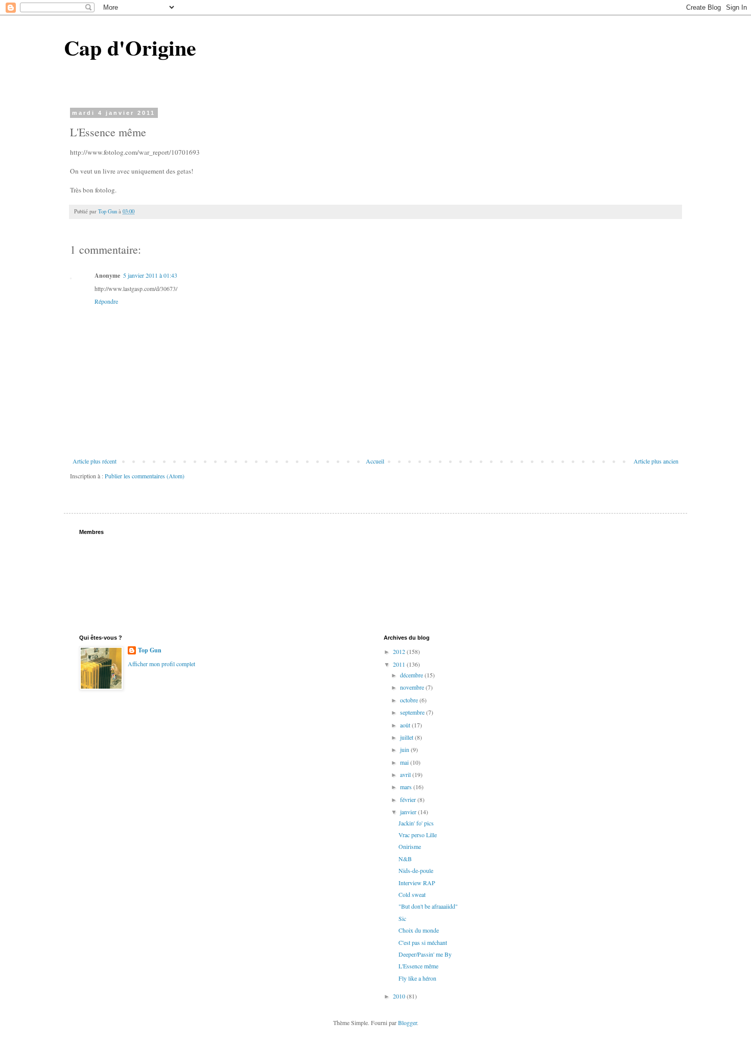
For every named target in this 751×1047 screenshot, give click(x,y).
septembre (413, 712)
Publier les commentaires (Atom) (144, 476)
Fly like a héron (417, 978)
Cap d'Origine (130, 47)
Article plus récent (94, 461)
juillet (407, 737)
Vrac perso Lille (417, 835)
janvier (409, 812)
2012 (400, 651)
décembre (412, 675)
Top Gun (149, 650)
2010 (400, 996)
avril (406, 774)
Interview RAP (416, 883)
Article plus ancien (655, 461)
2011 (400, 664)
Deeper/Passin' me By (425, 954)
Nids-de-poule (415, 870)
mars (406, 787)
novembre (413, 687)
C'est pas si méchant (422, 942)
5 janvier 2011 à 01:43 (150, 275)
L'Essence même (418, 966)
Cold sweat (412, 894)
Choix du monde (418, 930)
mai (405, 762)
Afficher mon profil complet (161, 664)
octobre (409, 700)
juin (405, 749)
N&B (405, 859)
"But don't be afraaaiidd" (428, 906)
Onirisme (409, 846)
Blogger (407, 1022)
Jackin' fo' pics (416, 823)
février (408, 799)
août (406, 725)
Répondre (106, 301)
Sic (402, 918)
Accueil (375, 461)
